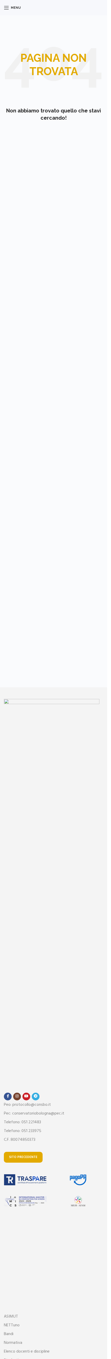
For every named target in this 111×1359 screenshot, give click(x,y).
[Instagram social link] (17, 1096)
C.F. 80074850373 (19, 1139)
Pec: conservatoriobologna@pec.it (34, 1113)
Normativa (13, 1342)
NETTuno (12, 1325)
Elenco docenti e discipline (27, 1351)
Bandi (8, 1334)
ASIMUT (11, 1316)
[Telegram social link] (35, 1096)
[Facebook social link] (8, 1096)
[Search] (103, 8)
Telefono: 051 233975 (22, 1131)
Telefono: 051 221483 (22, 1122)
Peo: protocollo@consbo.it (27, 1104)
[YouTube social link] (26, 1096)
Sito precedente (23, 1157)
